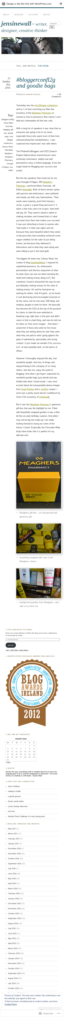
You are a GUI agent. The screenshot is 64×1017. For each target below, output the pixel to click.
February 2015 (14, 953)
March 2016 (13, 889)
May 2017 (12, 829)
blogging (6, 130)
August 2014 (13, 978)
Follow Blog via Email (20, 629)
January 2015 (13, 958)
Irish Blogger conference (8, 140)
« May (8, 762)
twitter (10, 170)
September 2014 (14, 973)
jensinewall (16, 23)
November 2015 (14, 909)
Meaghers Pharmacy (42, 113)
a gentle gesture (14, 796)
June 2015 (12, 933)
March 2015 (13, 948)
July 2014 (12, 983)
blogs (37, 94)
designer (18, 15)
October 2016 (13, 859)
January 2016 (13, 899)
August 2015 (13, 923)
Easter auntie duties (16, 801)
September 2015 (14, 918)
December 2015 (14, 903)
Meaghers (9, 153)
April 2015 (12, 943)
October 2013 (13, 988)
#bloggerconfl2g (7, 119)
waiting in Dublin (14, 791)
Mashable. (27, 189)
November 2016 (14, 854)
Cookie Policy (11, 1004)
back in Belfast (14, 786)
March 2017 (13, 834)
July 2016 (12, 869)
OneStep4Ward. (38, 262)
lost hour (11, 811)
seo (11, 167)
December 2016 (14, 848)
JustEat (44, 389)
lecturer (33, 15)
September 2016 (14, 864)
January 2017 (13, 844)
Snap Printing (27, 389)
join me (10, 645)
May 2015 (12, 938)
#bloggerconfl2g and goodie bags (35, 82)
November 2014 (14, 963)
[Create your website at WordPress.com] (32, 3)
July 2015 (12, 928)
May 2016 (12, 879)
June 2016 (12, 874)
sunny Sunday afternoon (18, 806)
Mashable (9, 150)
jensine (29, 94)
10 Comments (56, 95)
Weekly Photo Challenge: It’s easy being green (26, 816)
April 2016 (12, 883)
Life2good (44, 397)
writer (46, 15)
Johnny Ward (7, 147)
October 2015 (13, 913)
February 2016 (14, 893)
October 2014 (13, 968)
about (6, 15)
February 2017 (14, 839)
